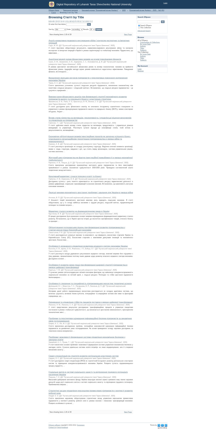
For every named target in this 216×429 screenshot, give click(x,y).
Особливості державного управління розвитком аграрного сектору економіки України (88, 246)
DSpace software (54, 425)
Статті (53, 13)
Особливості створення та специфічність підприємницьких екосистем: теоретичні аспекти (90, 284)
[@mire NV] (162, 426)
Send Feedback (62, 427)
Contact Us (52, 427)
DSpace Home (54, 10)
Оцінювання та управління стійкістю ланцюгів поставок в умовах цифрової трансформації (90, 302)
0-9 (50, 21)
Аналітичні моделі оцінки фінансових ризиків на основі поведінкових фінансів (85, 59)
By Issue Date (145, 44)
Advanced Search (144, 31)
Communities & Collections (150, 42)
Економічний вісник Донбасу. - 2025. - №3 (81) (147, 10)
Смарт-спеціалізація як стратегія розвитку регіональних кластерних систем (83, 356)
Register (141, 71)
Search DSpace (146, 25)
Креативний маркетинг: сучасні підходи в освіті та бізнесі (75, 176)
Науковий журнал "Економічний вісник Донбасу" (100, 10)
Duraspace (80, 425)
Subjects (143, 50)
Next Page (128, 34)
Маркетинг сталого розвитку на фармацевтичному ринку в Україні (79, 211)
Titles (142, 48)
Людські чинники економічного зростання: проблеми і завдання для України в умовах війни (91, 193)
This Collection (145, 28)
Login (165, 3)
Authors (143, 46)
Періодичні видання (70, 10)
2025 (124, 10)
